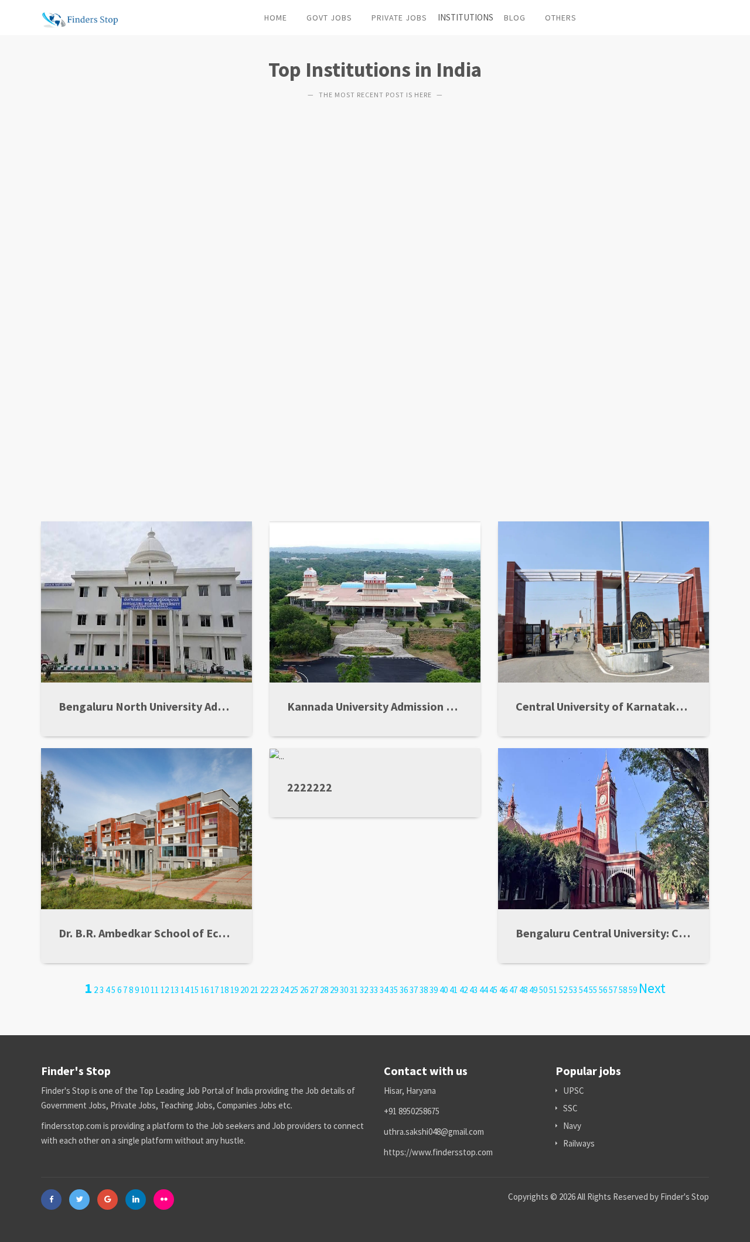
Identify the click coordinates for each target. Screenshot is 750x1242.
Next (652, 988)
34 (384, 989)
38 (424, 989)
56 (603, 989)
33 (374, 989)
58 (623, 989)
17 (214, 989)
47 (513, 989)
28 (324, 989)
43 (473, 989)
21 (254, 989)
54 (583, 989)
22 (264, 989)
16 (204, 989)
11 (155, 989)
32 (364, 989)
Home (275, 17)
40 (443, 989)
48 (523, 989)
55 (593, 989)
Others (561, 17)
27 (314, 989)
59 (633, 989)
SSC (570, 1108)
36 (404, 989)
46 (503, 989)
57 (613, 989)
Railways (579, 1143)
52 (563, 989)
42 (463, 989)
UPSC (573, 1090)
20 (244, 989)
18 (224, 989)
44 (483, 989)
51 (553, 989)
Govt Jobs (329, 17)
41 (453, 989)
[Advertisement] (375, 300)
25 (294, 989)
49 (533, 989)
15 (194, 989)
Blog (515, 17)
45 (493, 989)
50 (543, 989)
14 (184, 989)
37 (414, 989)
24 (284, 989)
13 (175, 989)
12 (165, 989)
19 (234, 989)
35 (394, 989)
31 (354, 989)
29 (334, 989)
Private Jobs (399, 17)
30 (344, 989)
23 (274, 989)
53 (573, 989)
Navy (572, 1125)
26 (304, 989)
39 (433, 989)
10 (145, 989)
